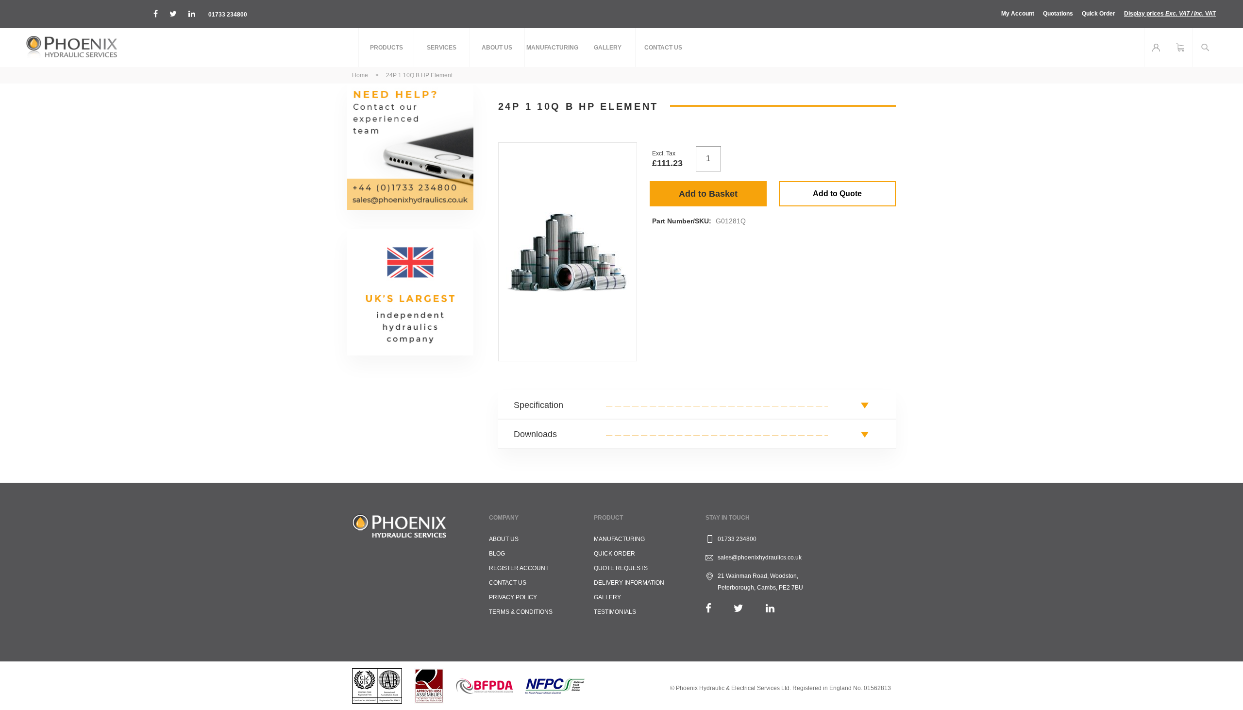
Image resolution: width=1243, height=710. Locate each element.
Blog (497, 553)
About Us (504, 539)
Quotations (1058, 13)
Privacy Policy (513, 597)
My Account (1017, 13)
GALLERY (607, 597)
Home (360, 75)
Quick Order (1098, 13)
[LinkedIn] (770, 608)
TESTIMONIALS (615, 612)
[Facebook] (708, 608)
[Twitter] (738, 608)
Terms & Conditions (521, 612)
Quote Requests (621, 568)
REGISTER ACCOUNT (519, 568)
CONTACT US (507, 582)
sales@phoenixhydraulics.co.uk (760, 557)
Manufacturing (619, 539)
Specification (538, 405)
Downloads (535, 434)
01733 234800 (227, 14)
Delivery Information (629, 582)
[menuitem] (386, 47)
